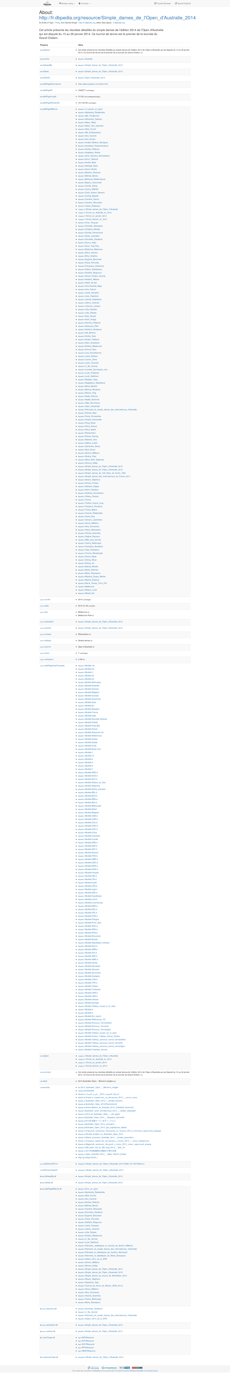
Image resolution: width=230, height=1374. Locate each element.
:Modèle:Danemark (89, 699)
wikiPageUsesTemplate (52, 665)
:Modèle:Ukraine (88, 999)
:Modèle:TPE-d (87, 982)
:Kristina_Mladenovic (90, 346)
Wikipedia (97, 1371)
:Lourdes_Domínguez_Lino (93, 369)
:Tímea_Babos (87, 509)
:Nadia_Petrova (88, 396)
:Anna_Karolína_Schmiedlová (94, 155)
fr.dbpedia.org (119, 22)
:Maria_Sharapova (89, 573)
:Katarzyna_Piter (88, 326)
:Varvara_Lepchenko (90, 519)
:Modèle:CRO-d (88, 825)
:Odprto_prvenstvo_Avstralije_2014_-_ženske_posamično (106, 1137)
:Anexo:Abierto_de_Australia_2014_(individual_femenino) (106, 1107)
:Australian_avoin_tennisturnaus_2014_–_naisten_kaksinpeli (106, 1110)
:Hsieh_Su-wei (87, 282)
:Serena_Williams (88, 453)
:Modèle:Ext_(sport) (89, 1016)
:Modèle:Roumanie (89, 936)
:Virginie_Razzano (89, 536)
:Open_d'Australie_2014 (91, 77)
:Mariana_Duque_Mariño (92, 576)
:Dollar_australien (88, 236)
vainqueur (46, 659)
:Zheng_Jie (86, 563)
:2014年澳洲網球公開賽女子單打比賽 (97, 1150)
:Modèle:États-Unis (89, 749)
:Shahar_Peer (87, 456)
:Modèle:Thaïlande (89, 989)
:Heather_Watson (88, 279)
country (44, 58)
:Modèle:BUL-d (87, 802)
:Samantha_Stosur (89, 446)
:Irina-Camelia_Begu (90, 286)
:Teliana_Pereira (88, 496)
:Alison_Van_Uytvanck (90, 125)
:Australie (85, 58)
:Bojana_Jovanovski (89, 182)
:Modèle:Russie (88, 939)
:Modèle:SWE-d (88, 959)
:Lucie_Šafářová (88, 376)
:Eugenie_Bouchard (89, 259)
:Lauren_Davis (87, 359)
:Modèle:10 (86, 755)
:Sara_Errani (86, 449)
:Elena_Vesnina (88, 252)
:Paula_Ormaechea (89, 416)
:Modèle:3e (86, 675)
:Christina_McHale (89, 229)
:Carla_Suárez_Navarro (91, 192)
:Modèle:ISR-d (87, 876)
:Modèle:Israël (87, 882)
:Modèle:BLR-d (87, 795)
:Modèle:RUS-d (88, 932)
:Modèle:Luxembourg (90, 902)
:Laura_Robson (88, 356)
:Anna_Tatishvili (88, 159)
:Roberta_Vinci (87, 439)
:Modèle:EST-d (87, 849)
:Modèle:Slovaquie (89, 966)
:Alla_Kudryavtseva (89, 132)
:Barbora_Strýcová (89, 172)
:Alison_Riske (87, 122)
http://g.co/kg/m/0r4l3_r (88, 1157)
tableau (45, 640)
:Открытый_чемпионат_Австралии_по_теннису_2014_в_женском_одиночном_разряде (119, 1130)
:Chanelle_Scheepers (90, 226)
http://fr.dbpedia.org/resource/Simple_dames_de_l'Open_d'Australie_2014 (117, 17)
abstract (45, 49)
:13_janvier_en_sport (90, 109)
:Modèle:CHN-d (88, 819)
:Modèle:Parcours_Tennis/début (95, 1022)
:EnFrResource (86, 1344)
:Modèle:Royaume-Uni (91, 732)
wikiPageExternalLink (50, 84)
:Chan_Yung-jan (88, 222)
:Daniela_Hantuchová (90, 232)
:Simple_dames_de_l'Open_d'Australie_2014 (100, 1170)
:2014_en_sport (88, 1188)
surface (45, 634)
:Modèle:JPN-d (87, 886)
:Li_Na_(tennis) (88, 366)
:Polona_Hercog (88, 436)
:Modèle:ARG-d (88, 772)
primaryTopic (49, 1357)
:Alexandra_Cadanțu (90, 119)
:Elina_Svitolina (87, 256)
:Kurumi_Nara (87, 349)
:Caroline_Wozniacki (90, 202)
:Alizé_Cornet (87, 129)
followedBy (46, 65)
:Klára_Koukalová (88, 342)
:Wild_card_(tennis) (89, 539)
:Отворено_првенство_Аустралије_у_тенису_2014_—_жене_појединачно (113, 1140)
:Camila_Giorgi (87, 185)
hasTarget (47, 1337)
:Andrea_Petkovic (88, 149)
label (43, 1081)
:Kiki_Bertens (87, 332)
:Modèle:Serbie (87, 962)
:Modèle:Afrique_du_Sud (92, 782)
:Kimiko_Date (87, 336)
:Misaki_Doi (86, 593)
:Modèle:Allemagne (89, 682)
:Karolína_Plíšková (89, 322)
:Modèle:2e (86, 669)
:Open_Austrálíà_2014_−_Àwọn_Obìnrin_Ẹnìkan (102, 1154)
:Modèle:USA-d (87, 996)
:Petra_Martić (87, 429)
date (44, 605)
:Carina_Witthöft (88, 189)
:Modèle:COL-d (87, 822)
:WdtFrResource (86, 1350)
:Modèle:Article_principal (91, 789)
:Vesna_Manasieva (89, 529)
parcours (48, 1308)
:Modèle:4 (85, 762)
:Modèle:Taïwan (88, 986)
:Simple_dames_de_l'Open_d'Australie (98, 209)
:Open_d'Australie (89, 406)
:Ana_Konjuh (86, 139)
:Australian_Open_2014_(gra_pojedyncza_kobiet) (102, 1127)
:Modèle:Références (90, 735)
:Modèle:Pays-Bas (89, 725)
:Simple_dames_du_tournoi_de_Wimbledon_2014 (102, 1275)
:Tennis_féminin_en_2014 (92, 219)
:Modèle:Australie (88, 685)
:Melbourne (86, 586)
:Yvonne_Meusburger (90, 553)
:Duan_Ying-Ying (88, 246)
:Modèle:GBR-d (88, 859)
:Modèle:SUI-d (87, 952)
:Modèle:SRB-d (87, 949)
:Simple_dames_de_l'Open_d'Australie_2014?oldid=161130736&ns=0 (111, 1163)
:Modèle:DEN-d (88, 842)
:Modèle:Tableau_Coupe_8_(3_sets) (97, 1006)
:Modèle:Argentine (89, 785)
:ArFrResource (86, 1340)
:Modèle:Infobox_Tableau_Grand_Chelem (99, 1036)
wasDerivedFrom (49, 1163)
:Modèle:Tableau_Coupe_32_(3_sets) (97, 1032)
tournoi (45, 646)
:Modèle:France (88, 712)
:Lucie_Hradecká (88, 372)
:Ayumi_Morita (87, 169)
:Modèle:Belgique (88, 692)
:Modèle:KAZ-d (87, 892)
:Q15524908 (86, 1090)
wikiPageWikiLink (48, 109)
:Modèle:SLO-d (87, 946)
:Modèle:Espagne (88, 709)
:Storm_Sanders (88, 489)
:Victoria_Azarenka (89, 533)
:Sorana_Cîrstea (88, 483)
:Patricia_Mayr (87, 412)
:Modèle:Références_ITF (92, 1019)
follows (44, 71)
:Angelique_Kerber (89, 152)
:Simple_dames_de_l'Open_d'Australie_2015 (100, 65)
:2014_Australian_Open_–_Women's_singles (98, 1087)
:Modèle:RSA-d (87, 929)
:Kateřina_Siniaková (89, 329)
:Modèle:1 (85, 752)
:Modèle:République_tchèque (93, 942)
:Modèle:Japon (87, 889)
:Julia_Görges (87, 312)
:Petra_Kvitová (87, 426)
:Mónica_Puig (87, 392)
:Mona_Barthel (87, 386)
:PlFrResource (86, 1347)
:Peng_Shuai (86, 422)
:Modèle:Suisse (88, 739)
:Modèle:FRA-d (87, 855)
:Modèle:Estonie (88, 852)
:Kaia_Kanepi (87, 316)
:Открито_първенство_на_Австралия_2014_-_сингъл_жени (107, 1097)
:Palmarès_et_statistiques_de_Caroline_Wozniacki (102, 1252)
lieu (44, 612)
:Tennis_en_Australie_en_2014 (95, 212)
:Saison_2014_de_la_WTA (92, 1259)
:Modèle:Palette (88, 722)
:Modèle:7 (85, 769)
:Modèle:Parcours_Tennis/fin (93, 1026)
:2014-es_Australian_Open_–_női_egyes (99, 1114)
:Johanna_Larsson (89, 306)
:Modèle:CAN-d (88, 815)
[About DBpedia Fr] (47, 3)
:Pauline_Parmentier (90, 419)
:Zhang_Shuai (87, 559)
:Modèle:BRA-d (87, 799)
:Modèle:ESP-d (87, 845)
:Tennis (84, 499)
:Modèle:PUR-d (88, 916)
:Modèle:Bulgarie (88, 812)
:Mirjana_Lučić (87, 589)
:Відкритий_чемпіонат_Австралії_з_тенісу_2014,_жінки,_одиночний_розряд (114, 1144)
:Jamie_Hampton (88, 292)
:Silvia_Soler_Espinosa (91, 459)
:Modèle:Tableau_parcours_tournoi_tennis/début (102, 1039)
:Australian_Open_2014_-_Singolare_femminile (101, 1117)
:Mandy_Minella (88, 566)
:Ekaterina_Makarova (90, 249)
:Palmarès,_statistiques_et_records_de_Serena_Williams (105, 1245)
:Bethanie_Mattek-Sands (91, 179)
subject (44, 1055)
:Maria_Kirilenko (88, 569)
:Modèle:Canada (88, 695)
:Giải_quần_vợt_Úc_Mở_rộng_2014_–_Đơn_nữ (101, 1147)
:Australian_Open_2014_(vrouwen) (96, 1124)
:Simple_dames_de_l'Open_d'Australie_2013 (100, 71)
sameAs (45, 1087)
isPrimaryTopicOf (48, 1170)
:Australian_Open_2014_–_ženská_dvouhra (100, 1100)
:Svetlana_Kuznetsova (90, 493)
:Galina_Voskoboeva (90, 269)
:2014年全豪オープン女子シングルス (97, 1120)
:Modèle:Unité (87, 745)
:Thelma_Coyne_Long (90, 503)
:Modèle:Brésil (87, 809)
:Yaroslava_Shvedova (90, 546)
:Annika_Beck (87, 162)
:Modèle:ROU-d (88, 926)
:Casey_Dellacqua (89, 205)
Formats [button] (85, 3)
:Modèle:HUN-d (88, 869)
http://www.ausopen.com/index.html (93, 84)
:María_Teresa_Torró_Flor (92, 583)
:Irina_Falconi (87, 289)
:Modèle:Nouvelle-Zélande (92, 719)
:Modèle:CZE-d (87, 829)
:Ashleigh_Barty (88, 165)
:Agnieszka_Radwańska (91, 112)
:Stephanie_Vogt (88, 1282)
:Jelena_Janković (88, 302)
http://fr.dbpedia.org (87, 22)
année (45, 599)
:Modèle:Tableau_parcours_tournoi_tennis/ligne (101, 1046)
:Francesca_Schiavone (91, 266)
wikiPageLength (48, 96)
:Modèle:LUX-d (87, 899)
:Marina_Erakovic (88, 579)
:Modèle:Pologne (88, 919)
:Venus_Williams (88, 523)
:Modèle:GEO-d (88, 862)
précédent (47, 621)
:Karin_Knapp (87, 319)
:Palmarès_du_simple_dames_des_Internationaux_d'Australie (107, 409)
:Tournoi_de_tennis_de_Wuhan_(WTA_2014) (100, 1285)
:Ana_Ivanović (87, 135)
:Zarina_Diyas (87, 556)
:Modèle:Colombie (89, 835)
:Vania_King (86, 516)
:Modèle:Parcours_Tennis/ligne (94, 1029)
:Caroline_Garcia (88, 199)
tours (44, 653)
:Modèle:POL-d (87, 912)
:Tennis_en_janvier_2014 (92, 215)
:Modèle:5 (85, 765)
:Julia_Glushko (87, 309)
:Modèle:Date (87, 702)
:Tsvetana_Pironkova (90, 506)
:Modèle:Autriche (88, 689)
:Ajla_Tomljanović (88, 115)
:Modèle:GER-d (88, 865)
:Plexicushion (87, 433)
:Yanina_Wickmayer (89, 543)
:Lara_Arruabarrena (89, 352)
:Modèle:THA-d (87, 979)
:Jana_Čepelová (88, 296)
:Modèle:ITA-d (87, 879)
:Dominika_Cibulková (90, 239)
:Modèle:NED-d (88, 906)
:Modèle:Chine (87, 832)
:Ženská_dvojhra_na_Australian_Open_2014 (100, 1134)
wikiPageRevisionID (49, 102)
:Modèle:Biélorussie (89, 805)
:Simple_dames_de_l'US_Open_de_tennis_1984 (102, 473)
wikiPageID (46, 90)
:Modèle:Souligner (89, 976)
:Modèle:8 (85, 1012)
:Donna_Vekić (87, 242)
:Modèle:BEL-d (87, 792)
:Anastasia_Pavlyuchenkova (93, 145)
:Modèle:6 (85, 1009)
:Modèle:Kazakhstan (90, 896)
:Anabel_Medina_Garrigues (93, 142)
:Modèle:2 (85, 759)
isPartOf (45, 77)
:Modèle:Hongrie (88, 872)
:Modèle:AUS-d (87, 775)
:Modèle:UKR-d (88, 992)
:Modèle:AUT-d (87, 779)
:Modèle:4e (86, 679)
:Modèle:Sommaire (89, 972)
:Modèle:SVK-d (87, 956)
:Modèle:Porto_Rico (89, 922)
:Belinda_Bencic (88, 175)
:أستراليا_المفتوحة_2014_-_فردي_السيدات (98, 1094)
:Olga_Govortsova (89, 402)
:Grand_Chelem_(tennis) (92, 276)
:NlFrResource (86, 1337)
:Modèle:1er (86, 665)
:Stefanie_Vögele (88, 486)
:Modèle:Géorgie (88, 1002)
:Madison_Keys (88, 379)
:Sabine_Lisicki (87, 443)
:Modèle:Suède (87, 742)
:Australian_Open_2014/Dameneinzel (97, 1104)
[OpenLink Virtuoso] (93, 1367)
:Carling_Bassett (88, 195)
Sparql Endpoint (184, 3)
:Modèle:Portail (87, 729)
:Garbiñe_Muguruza (90, 272)
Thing (57, 22)
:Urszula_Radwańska (90, 513)
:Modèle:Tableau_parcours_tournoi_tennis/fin (100, 1042)
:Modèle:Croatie (88, 839)
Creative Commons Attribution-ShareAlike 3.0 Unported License (137, 1371)
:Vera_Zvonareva (88, 526)
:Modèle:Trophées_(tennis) (92, 1049)
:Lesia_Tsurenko (88, 362)
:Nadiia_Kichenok (88, 399)
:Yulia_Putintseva (88, 549)
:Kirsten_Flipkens (88, 339)
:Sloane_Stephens (89, 479)
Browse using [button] (67, 3)
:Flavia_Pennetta (88, 262)
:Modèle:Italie (87, 715)
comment (45, 1072)
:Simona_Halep (88, 463)
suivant (45, 628)
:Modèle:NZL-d (87, 909)
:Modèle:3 (85, 672)
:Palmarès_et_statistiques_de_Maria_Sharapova (102, 1255)
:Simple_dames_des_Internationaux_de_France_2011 (104, 476)
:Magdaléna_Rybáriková (91, 382)
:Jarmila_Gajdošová (89, 299)
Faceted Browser (163, 3)
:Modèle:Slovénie (88, 969)
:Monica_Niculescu (89, 389)
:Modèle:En (86, 705)
